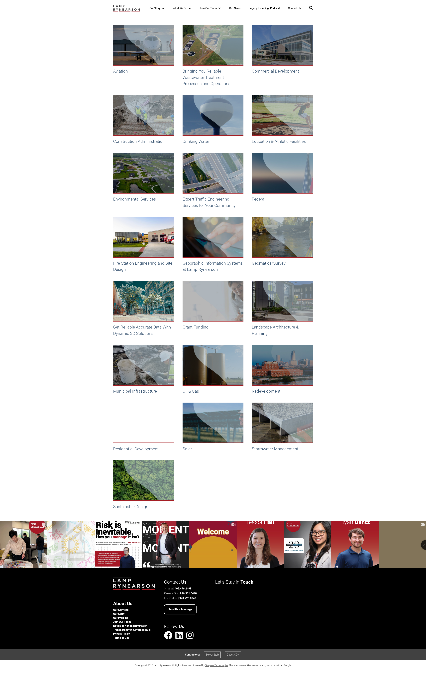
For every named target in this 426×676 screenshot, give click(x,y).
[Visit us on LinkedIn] (179, 636)
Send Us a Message (180, 609)
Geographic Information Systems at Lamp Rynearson (213, 266)
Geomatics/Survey (269, 263)
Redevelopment (266, 391)
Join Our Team (122, 621)
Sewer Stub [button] (212, 654)
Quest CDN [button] (233, 654)
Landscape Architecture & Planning (275, 330)
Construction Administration (139, 141)
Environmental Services (134, 199)
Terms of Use (121, 637)
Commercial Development (275, 71)
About (122, 603)
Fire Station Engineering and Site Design (142, 266)
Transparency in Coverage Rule (132, 629)
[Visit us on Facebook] (168, 636)
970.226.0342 (187, 598)
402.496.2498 (183, 588)
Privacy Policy (121, 633)
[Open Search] (311, 8)
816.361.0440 (188, 593)
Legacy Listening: (264, 8)
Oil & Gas (191, 391)
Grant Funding (196, 327)
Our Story (118, 613)
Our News (234, 8)
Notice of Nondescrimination (130, 625)
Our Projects (120, 617)
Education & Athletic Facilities (279, 141)
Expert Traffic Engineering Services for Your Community (209, 202)
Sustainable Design (130, 506)
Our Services (120, 609)
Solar (187, 449)
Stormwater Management (275, 449)
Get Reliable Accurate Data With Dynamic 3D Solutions (142, 330)
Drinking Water (196, 141)
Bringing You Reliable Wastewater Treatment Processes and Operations (206, 77)
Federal (258, 199)
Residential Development (136, 449)
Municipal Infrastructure (135, 391)
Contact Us (294, 8)
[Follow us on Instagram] (190, 635)
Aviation (120, 71)
